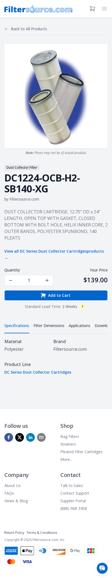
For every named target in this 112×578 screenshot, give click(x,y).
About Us (12, 485)
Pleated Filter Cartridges (81, 451)
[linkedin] (30, 437)
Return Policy (14, 532)
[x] (19, 437)
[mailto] (41, 437)
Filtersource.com (24, 199)
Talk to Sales (71, 485)
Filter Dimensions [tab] (48, 325)
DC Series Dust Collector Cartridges (37, 372)
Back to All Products (29, 28)
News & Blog (16, 500)
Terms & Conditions (41, 532)
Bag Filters (69, 436)
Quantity (12, 270)
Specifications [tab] (16, 325)
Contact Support (74, 493)
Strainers (68, 444)
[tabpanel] (56, 357)
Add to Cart (59, 295)
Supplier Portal (73, 500)
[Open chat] (102, 568)
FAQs (9, 493)
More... (66, 459)
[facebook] (8, 437)
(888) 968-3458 (73, 508)
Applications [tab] (79, 325)
